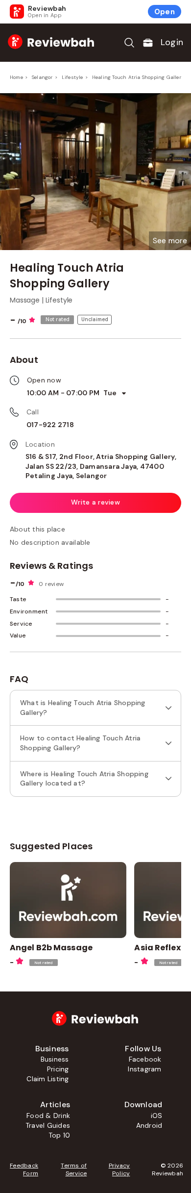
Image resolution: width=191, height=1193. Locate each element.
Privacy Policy (119, 1169)
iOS (157, 1115)
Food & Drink (48, 1115)
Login (172, 42)
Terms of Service (74, 1169)
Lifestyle (72, 77)
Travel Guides (47, 1125)
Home (16, 77)
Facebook (145, 1059)
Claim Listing (47, 1078)
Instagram (144, 1069)
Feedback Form (24, 1169)
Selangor (42, 77)
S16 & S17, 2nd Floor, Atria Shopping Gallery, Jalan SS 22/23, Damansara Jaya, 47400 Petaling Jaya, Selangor (100, 466)
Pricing (58, 1069)
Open (164, 11)
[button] (170, 240)
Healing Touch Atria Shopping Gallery (138, 77)
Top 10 (59, 1135)
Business (55, 1059)
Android (149, 1125)
